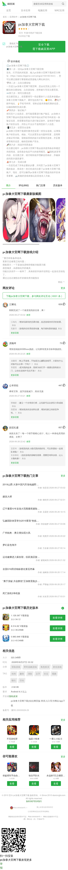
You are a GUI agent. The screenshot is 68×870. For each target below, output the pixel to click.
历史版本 (57, 185)
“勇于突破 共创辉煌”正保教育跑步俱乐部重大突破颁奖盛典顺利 (21, 581)
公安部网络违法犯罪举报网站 (38, 811)
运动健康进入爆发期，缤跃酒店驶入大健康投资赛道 (21, 556)
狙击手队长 (34, 775)
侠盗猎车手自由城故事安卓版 (12, 775)
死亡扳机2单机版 (11, 593)
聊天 (14, 680)
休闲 (14, 673)
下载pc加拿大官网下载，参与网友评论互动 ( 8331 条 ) (34, 296)
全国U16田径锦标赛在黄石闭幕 (19, 569)
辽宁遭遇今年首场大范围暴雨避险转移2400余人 (21, 508)
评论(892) (24, 185)
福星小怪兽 (34, 738)
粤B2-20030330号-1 (20, 807)
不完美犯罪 (12, 738)
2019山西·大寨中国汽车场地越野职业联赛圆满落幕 (21, 484)
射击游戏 (57, 666)
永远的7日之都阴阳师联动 (56, 775)
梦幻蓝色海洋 (10, 544)
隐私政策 (13, 696)
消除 (30, 673)
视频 (54, 673)
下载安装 (38, 32)
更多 (63, 288)
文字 (38, 673)
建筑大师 (7, 496)
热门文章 (40, 185)
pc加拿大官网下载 (8, 3)
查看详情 (58, 617)
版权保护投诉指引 (34, 801)
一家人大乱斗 (56, 738)
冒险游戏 (16, 666)
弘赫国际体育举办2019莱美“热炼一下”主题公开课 (21, 520)
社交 (46, 673)
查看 (12, 746)
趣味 (22, 673)
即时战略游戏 (30, 666)
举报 (1, 866)
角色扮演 (45, 666)
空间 (22, 680)
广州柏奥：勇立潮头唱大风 (16, 532)
